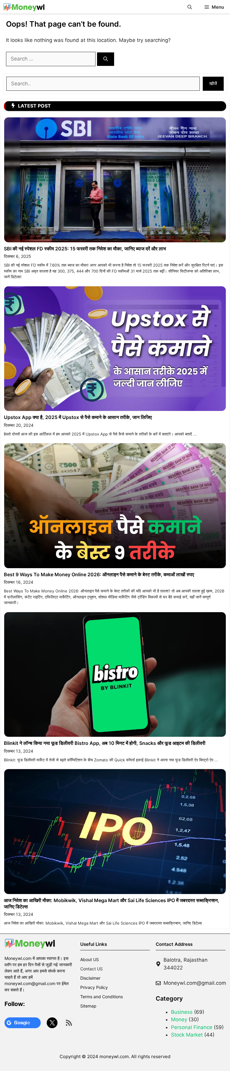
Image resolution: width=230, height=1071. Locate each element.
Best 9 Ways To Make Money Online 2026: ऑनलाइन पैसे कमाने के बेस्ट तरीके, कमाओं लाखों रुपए (99, 574)
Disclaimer (90, 978)
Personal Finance (191, 1027)
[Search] (105, 59)
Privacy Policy (94, 987)
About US (89, 959)
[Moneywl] (24, 7)
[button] (189, 7)
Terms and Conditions (101, 996)
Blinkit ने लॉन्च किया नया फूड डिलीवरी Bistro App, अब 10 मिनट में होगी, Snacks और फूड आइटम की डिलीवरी (104, 743)
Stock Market (187, 1035)
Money (179, 1019)
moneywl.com (114, 1056)
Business (182, 1012)
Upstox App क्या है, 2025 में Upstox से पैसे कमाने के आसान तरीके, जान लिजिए (78, 417)
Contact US (91, 968)
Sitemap (88, 1005)
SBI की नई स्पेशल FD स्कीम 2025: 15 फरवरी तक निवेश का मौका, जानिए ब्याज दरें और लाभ (85, 249)
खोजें (213, 83)
